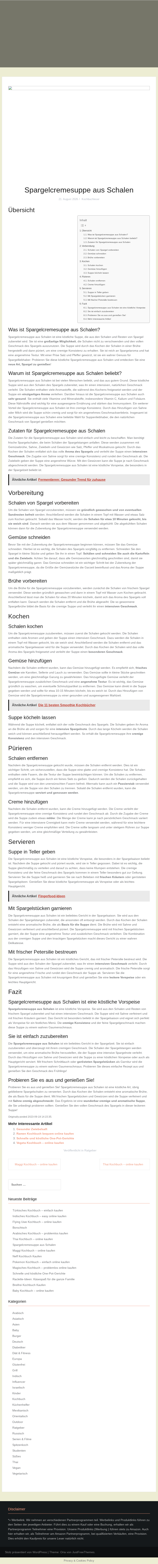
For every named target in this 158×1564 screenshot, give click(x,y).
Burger (16, 1336)
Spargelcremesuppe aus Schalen (34, 1244)
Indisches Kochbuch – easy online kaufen (39, 1216)
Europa (17, 1358)
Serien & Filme (21, 1439)
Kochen (85, 261)
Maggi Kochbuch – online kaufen (36, 1164)
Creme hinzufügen (96, 284)
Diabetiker (19, 1347)
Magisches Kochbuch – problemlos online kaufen (44, 1267)
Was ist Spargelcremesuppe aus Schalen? (108, 234)
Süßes (16, 1456)
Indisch (17, 1376)
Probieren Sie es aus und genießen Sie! (107, 315)
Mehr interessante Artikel (99, 319)
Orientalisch (20, 1416)
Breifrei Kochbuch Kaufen (29, 1285)
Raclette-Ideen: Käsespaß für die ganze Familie (44, 1279)
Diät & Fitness (21, 1353)
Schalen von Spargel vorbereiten (103, 250)
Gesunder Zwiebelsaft (31, 1129)
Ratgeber (90, 1150)
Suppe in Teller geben (98, 292)
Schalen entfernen (96, 281)
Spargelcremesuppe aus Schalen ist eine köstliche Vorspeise (116, 308)
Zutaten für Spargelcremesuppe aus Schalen (109, 242)
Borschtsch (20, 1227)
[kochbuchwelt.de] (79, 33)
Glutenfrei (18, 1364)
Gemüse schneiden (97, 253)
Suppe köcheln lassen (98, 273)
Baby (15, 1330)
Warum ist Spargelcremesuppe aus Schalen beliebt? (112, 238)
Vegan (16, 1467)
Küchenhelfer (21, 1404)
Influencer (18, 1381)
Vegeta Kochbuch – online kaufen (40, 1142)
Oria (63, 1552)
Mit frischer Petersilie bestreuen (102, 300)
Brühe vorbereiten (96, 257)
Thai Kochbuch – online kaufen (123, 1164)
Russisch (18, 1433)
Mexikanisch (20, 1410)
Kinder (16, 1393)
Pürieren (86, 276)
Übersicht (87, 230)
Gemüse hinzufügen (97, 269)
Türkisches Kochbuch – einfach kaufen (38, 1210)
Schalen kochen (95, 265)
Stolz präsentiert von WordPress (26, 1552)
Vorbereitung (88, 246)
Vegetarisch (20, 1473)
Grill (14, 1370)
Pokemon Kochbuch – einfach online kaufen (41, 1262)
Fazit (84, 303)
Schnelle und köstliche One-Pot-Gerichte (45, 1138)
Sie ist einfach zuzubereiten (101, 311)
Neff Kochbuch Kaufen (27, 1256)
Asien (16, 1324)
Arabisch (18, 1313)
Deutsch (17, 1341)
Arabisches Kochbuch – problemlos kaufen (40, 1233)
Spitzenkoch (20, 1444)
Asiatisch (18, 1318)
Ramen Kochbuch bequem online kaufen (45, 1133)
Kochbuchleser (90, 199)
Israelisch (18, 1387)
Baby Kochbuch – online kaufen (33, 1290)
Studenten (19, 1450)
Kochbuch (18, 1399)
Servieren (87, 288)
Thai (15, 1462)
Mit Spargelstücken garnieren (101, 296)
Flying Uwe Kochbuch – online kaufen (37, 1221)
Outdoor (17, 1422)
